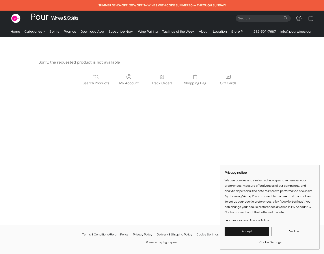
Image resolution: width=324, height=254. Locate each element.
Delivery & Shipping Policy (174, 234)
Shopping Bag (195, 83)
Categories (33, 31)
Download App (92, 31)
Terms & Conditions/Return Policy (105, 234)
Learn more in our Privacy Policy (247, 220)
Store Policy (240, 31)
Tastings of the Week (178, 31)
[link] (270, 240)
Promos (70, 31)
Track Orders (162, 83)
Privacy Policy (142, 234)
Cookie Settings (208, 234)
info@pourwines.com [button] (296, 31)
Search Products (96, 83)
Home (15, 31)
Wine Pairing (148, 31)
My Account (129, 83)
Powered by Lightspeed (162, 242)
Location (220, 31)
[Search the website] (285, 18)
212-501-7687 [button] (264, 31)
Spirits (54, 31)
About (204, 31)
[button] (16, 18)
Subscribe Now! (121, 31)
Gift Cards (228, 83)
